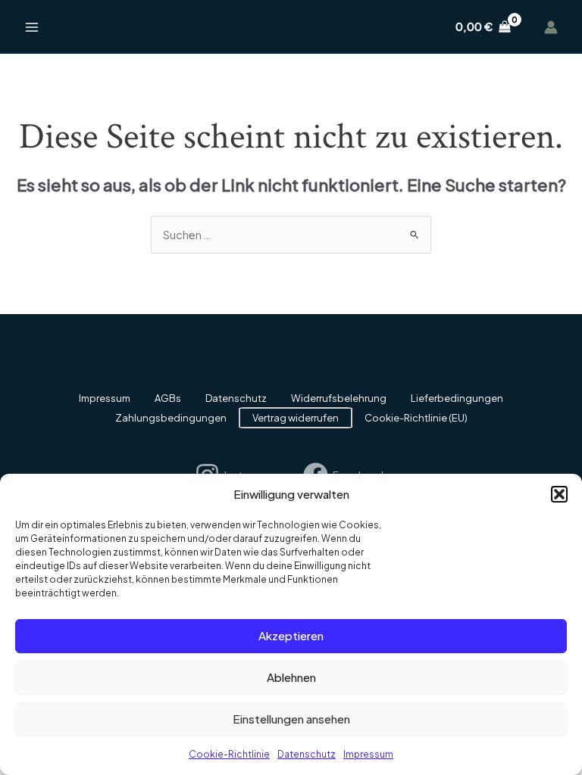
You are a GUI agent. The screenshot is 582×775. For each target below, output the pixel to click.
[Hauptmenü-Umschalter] (32, 26)
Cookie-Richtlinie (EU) (416, 418)
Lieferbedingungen (457, 398)
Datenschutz (306, 754)
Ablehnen (291, 677)
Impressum (368, 754)
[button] (559, 494)
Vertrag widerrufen (295, 418)
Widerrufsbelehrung (338, 398)
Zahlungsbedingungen (171, 418)
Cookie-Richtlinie (229, 754)
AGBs (168, 398)
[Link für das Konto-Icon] (551, 27)
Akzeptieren (291, 635)
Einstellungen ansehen (291, 718)
